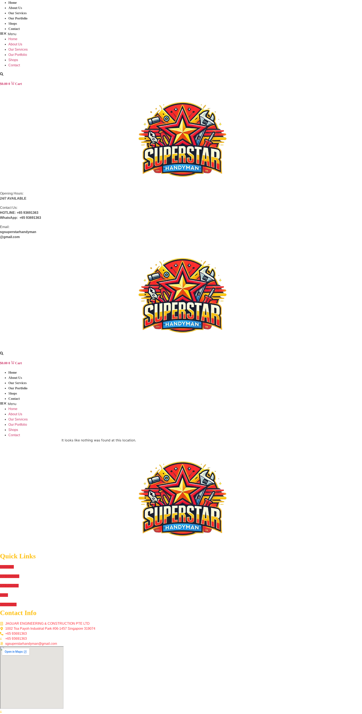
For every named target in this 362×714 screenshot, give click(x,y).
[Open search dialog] (1, 74)
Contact (14, 29)
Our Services (17, 13)
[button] (181, 33)
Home (12, 2)
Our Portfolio (17, 18)
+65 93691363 (27, 212)
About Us (15, 8)
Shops (12, 23)
